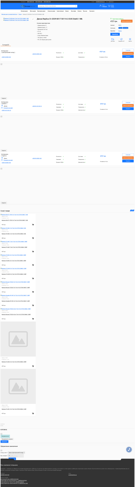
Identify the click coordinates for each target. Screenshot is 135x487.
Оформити (4, 441)
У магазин (128, 50)
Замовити (12, 458)
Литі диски (125, 27)
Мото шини (33, 11)
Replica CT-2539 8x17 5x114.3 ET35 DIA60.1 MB (33, 14)
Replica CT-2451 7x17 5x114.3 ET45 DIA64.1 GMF (14, 409)
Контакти (92, 11)
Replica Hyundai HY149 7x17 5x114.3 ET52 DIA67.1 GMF (16, 301)
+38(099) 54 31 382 (23, 483)
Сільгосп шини (51, 11)
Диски (67, 11)
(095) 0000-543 (38, 1)
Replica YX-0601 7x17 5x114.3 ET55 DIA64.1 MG (14, 233)
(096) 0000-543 (30, 1)
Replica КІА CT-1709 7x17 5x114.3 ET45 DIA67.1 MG (15, 220)
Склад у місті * (4, 452)
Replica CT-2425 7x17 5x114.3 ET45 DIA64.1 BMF (14, 361)
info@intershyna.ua (100, 1)
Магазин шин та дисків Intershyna (9, 14)
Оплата (79, 11)
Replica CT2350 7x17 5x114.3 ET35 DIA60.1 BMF (14, 260)
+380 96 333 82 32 (6, 110)
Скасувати (4, 458)
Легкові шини (24, 11)
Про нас (85, 11)
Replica (120, 30)
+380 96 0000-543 (6, 57)
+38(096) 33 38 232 (19, 482)
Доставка (73, 11)
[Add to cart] (33, 224)
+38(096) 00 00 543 (5, 475)
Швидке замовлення (127, 21)
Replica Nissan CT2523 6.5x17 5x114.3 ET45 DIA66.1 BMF (16, 314)
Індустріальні (60, 11)
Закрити (4, 98)
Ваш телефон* (4, 455)
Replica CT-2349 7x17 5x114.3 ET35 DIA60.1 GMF (14, 274)
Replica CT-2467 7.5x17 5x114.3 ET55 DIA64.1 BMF (14, 247)
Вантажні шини (41, 11)
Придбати (115, 34)
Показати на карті (8, 108)
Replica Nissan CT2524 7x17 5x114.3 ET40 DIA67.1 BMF (16, 287)
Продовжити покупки (7, 439)
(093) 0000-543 (47, 1)
